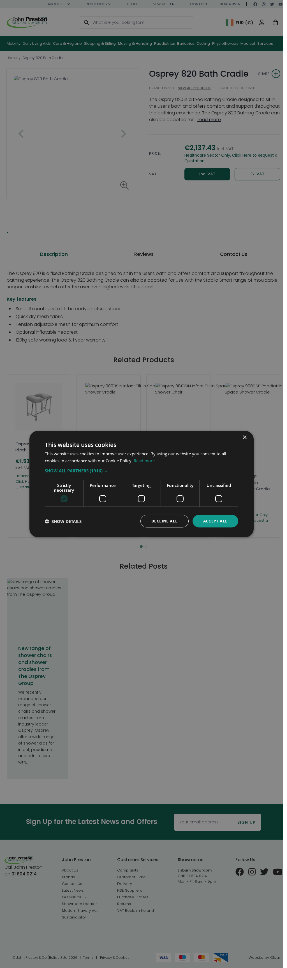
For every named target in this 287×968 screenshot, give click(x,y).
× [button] (244, 437)
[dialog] (141, 484)
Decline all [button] (164, 521)
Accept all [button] (215, 521)
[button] (141, 470)
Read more (144, 460)
